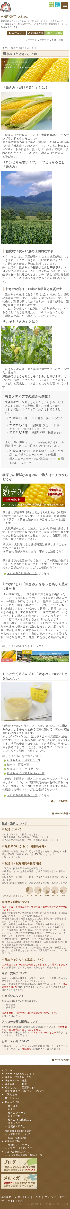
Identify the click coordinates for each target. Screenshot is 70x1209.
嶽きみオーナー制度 (16, 1084)
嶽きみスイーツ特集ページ (23, 760)
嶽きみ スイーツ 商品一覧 (23, 768)
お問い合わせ (22, 1197)
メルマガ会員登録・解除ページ (25, 1155)
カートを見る (54, 33)
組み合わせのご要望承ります (20, 1087)
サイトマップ (15, 1200)
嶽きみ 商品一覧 (18, 764)
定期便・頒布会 (16, 1126)
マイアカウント (16, 33)
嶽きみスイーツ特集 (16, 1080)
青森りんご (14, 1123)
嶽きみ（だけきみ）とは (18, 1077)
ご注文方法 (11, 1094)
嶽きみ (11, 1109)
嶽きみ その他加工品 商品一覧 (26, 773)
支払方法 (44, 40)
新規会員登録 (36, 33)
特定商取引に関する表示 (18, 1131)
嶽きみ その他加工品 (19, 1119)
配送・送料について (19, 1138)
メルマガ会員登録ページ (22, 573)
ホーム (5, 47)
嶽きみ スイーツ (17, 1112)
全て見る (13, 1105)
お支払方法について (19, 1134)
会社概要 (6, 1197)
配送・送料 (57, 40)
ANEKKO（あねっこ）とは (19, 1073)
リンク (37, 1197)
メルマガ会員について (17, 1151)
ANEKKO (39, 1204)
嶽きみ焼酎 (14, 1116)
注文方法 (32, 40)
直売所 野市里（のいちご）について (24, 1091)
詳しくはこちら (12, 857)
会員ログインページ (19, 1144)
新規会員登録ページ (16, 1141)
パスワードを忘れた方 (20, 1148)
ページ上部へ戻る (60, 802)
